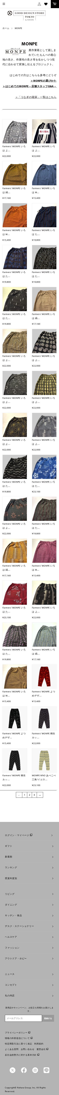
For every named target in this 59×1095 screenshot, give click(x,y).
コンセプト (11, 984)
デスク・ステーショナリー (19, 926)
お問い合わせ (27, 1049)
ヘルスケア (11, 936)
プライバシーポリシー (16, 1032)
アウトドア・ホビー (16, 958)
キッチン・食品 (13, 915)
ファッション (12, 947)
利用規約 (38, 1043)
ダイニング (11, 904)
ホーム (5, 28)
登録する (48, 1018)
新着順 (8, 856)
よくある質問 (12, 1049)
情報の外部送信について (17, 1038)
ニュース (10, 974)
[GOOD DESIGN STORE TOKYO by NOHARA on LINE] (46, 1072)
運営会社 (41, 1049)
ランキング (11, 867)
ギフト (8, 845)
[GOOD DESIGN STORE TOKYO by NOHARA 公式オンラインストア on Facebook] (24, 1072)
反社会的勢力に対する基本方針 (21, 1055)
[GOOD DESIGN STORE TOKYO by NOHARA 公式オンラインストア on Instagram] (35, 1072)
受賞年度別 (11, 878)
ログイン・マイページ (17, 835)
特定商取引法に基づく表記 (18, 1043)
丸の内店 (10, 995)
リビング (10, 893)
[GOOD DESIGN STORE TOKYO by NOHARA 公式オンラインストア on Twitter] (12, 1072)
